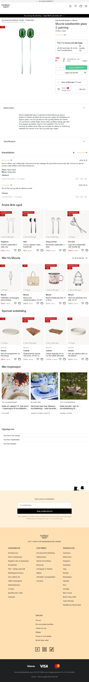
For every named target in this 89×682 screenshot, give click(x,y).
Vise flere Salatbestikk (11, 440)
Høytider (66, 581)
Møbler (39, 573)
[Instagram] (44, 649)
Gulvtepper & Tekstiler (44, 569)
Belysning (39, 565)
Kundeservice (13, 553)
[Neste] (49, 51)
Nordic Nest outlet (42, 640)
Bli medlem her (82, 48)
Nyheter (66, 573)
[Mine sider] (70, 6)
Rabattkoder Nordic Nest (72, 605)
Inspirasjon (67, 553)
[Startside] (6, 6)
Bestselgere (67, 577)
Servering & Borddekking (10, 20)
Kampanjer (67, 565)
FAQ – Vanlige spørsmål (16, 569)
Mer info (82, 89)
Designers (66, 561)
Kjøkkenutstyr (41, 557)
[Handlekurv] (80, 6)
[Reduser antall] (57, 67)
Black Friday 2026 (69, 597)
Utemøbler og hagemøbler (45, 577)
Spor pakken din (14, 577)
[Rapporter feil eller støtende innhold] (85, 179)
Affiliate (38, 632)
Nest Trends (67, 593)
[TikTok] (51, 649)
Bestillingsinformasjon (15, 573)
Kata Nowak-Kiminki (62, 20)
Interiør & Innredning (43, 561)
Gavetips (66, 589)
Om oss (38, 620)
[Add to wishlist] (15, 250)
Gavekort (39, 581)
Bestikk (21, 20)
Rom (64, 585)
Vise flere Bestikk (9, 444)
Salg (64, 569)
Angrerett (11, 597)
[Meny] (86, 6)
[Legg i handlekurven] (19, 250)
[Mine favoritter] (75, 6)
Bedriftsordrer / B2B (15, 593)
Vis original (20, 179)
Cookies (11, 589)
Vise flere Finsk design (11, 435)
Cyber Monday (68, 601)
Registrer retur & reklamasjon (18, 561)
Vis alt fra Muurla (78, 258)
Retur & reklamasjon (15, 557)
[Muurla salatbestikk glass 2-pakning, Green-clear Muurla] (26, 51)
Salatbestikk (30, 20)
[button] (60, 35)
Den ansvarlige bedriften (44, 624)
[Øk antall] (63, 67)
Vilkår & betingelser (15, 581)
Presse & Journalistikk (43, 636)
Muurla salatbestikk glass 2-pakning (13, 22)
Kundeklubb (12, 565)
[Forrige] (4, 51)
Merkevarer (67, 557)
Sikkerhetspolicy (14, 585)
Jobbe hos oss (41, 628)
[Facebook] (37, 649)
